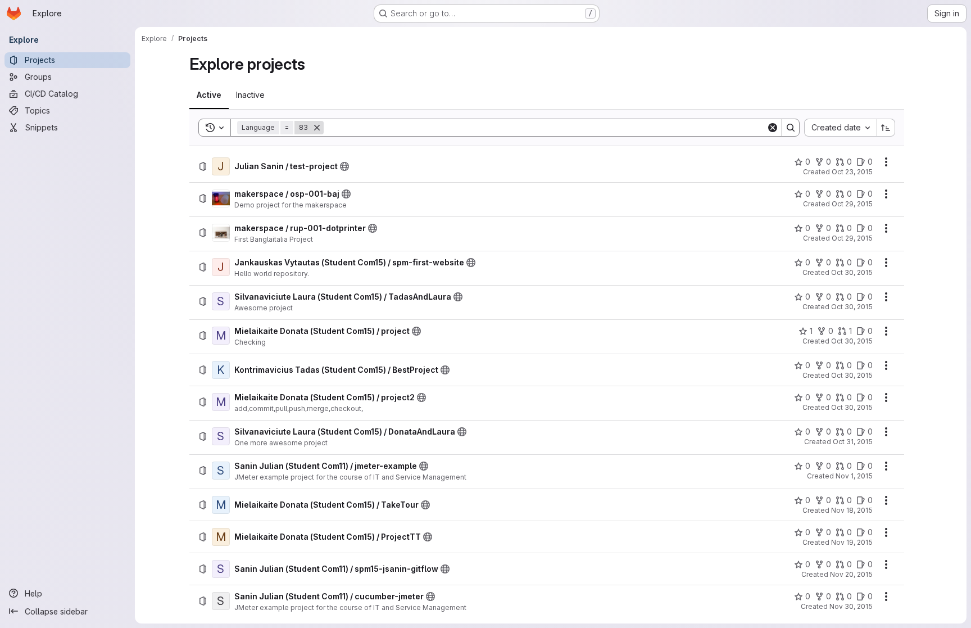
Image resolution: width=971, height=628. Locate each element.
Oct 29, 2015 (852, 204)
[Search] (791, 128)
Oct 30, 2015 (852, 272)
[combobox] (840, 128)
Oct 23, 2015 (852, 172)
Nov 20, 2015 (851, 574)
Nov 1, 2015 (854, 476)
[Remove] (317, 127)
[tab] (209, 95)
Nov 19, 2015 (852, 542)
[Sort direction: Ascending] (886, 128)
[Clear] (772, 127)
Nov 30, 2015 (851, 606)
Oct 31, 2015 (853, 441)
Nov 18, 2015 (852, 510)
